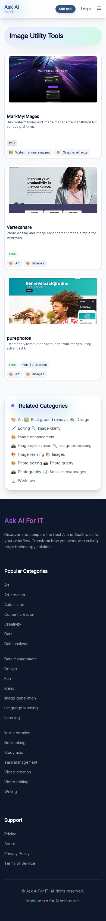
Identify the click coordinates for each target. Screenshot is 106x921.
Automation (14, 604)
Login (86, 9)
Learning (12, 717)
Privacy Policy (17, 853)
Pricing (10, 834)
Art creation (14, 594)
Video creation (17, 772)
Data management (20, 659)
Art (6, 585)
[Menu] (99, 8)
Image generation (20, 698)
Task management (20, 762)
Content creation (19, 614)
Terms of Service (19, 863)
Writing (10, 791)
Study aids (13, 752)
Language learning (21, 707)
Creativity (12, 624)
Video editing (16, 781)
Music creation (17, 732)
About (9, 843)
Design (10, 668)
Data (8, 634)
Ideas (9, 688)
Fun (7, 678)
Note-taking (15, 742)
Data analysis (16, 643)
